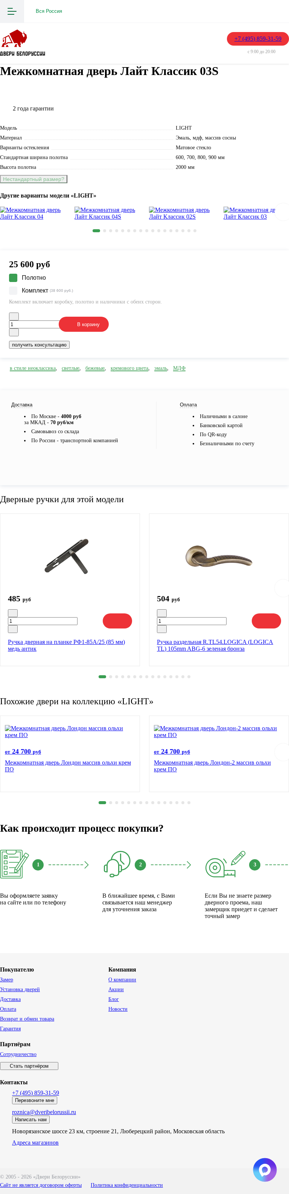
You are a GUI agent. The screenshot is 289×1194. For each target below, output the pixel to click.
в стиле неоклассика (33, 368)
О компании (122, 979)
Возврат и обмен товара (27, 1019)
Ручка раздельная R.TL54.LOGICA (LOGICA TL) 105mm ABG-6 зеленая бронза (215, 645)
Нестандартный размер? (33, 179)
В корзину (88, 324)
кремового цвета (129, 368)
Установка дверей (20, 989)
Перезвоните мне (34, 1100)
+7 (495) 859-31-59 (257, 38)
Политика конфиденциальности (127, 1185)
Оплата (8, 1009)
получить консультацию (39, 345)
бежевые (95, 368)
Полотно (34, 277)
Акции (116, 989)
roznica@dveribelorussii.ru (44, 1112)
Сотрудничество (18, 1054)
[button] (96, 230)
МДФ (179, 368)
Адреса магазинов (35, 1142)
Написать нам (31, 1119)
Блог (113, 999)
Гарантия (10, 1029)
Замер (6, 979)
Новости (118, 1009)
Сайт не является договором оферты (41, 1185)
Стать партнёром (29, 1066)
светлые (70, 368)
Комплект (47, 290)
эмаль (160, 368)
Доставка (10, 999)
